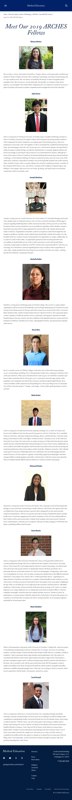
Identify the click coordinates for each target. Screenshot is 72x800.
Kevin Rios (36, 330)
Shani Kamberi (36, 606)
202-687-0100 (64, 761)
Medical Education (36, 6)
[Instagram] (22, 758)
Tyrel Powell (36, 677)
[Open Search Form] (66, 5)
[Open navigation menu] (5, 5)
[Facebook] (4, 758)
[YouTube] (10, 758)
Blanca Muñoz (36, 41)
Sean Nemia (36, 530)
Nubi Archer (36, 395)
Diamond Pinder (36, 466)
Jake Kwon (36, 93)
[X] (16, 758)
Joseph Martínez (36, 177)
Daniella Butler (36, 259)
